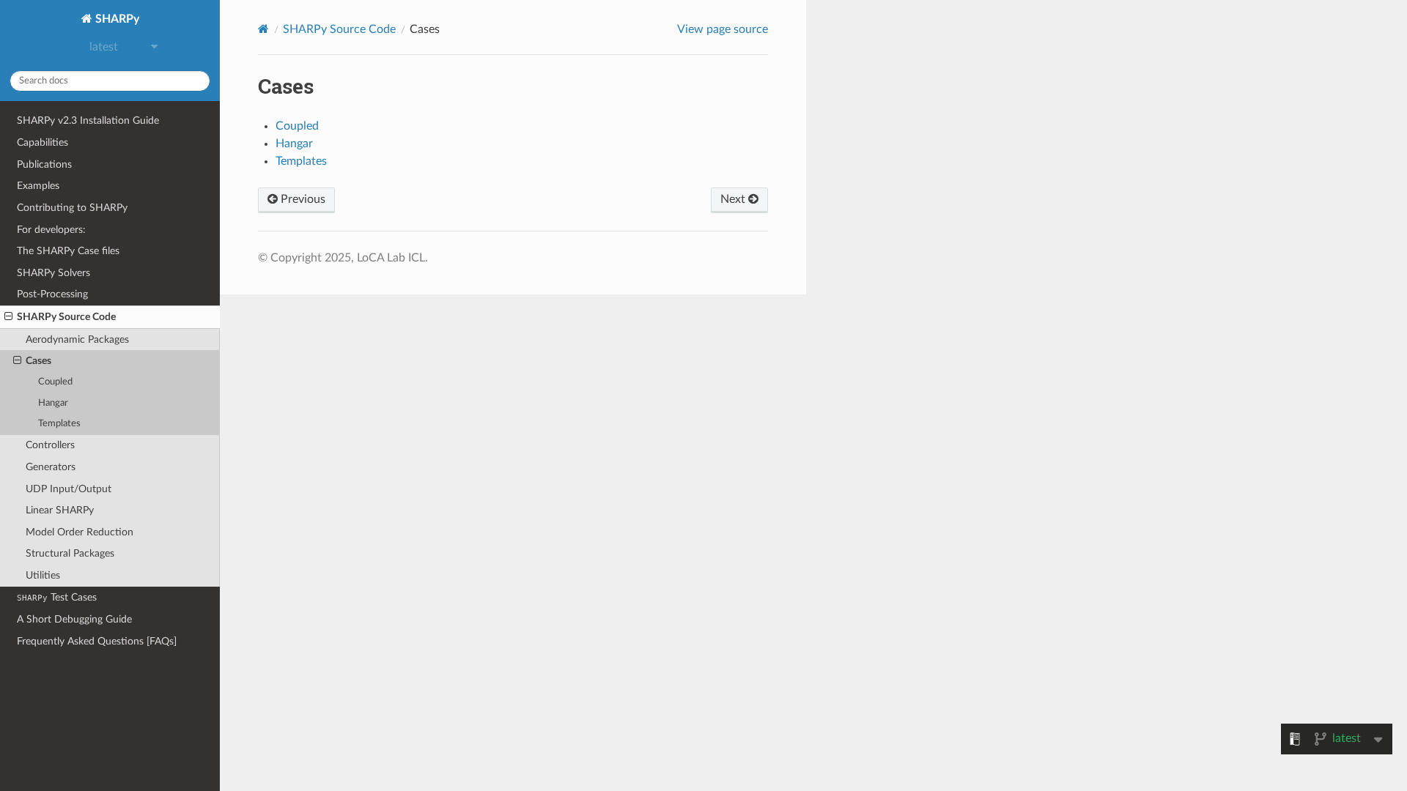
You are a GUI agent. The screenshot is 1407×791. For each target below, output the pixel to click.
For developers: (51, 229)
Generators (50, 466)
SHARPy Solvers (53, 272)
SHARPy (115, 19)
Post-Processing (52, 294)
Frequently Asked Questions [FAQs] (97, 641)
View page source (722, 29)
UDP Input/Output (68, 488)
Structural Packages (70, 553)
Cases (38, 360)
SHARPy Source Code (66, 316)
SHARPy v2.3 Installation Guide (88, 120)
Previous (301, 199)
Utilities (43, 575)
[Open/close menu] (8, 317)
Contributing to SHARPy (72, 207)
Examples (38, 185)
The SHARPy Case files (68, 250)
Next (734, 199)
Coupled (55, 382)
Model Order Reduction (79, 532)
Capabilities (42, 142)
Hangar (53, 403)
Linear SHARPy (60, 510)
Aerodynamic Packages (77, 339)
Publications (44, 164)
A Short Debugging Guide (74, 619)
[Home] (263, 29)
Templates (59, 423)
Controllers (50, 444)
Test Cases (57, 597)
